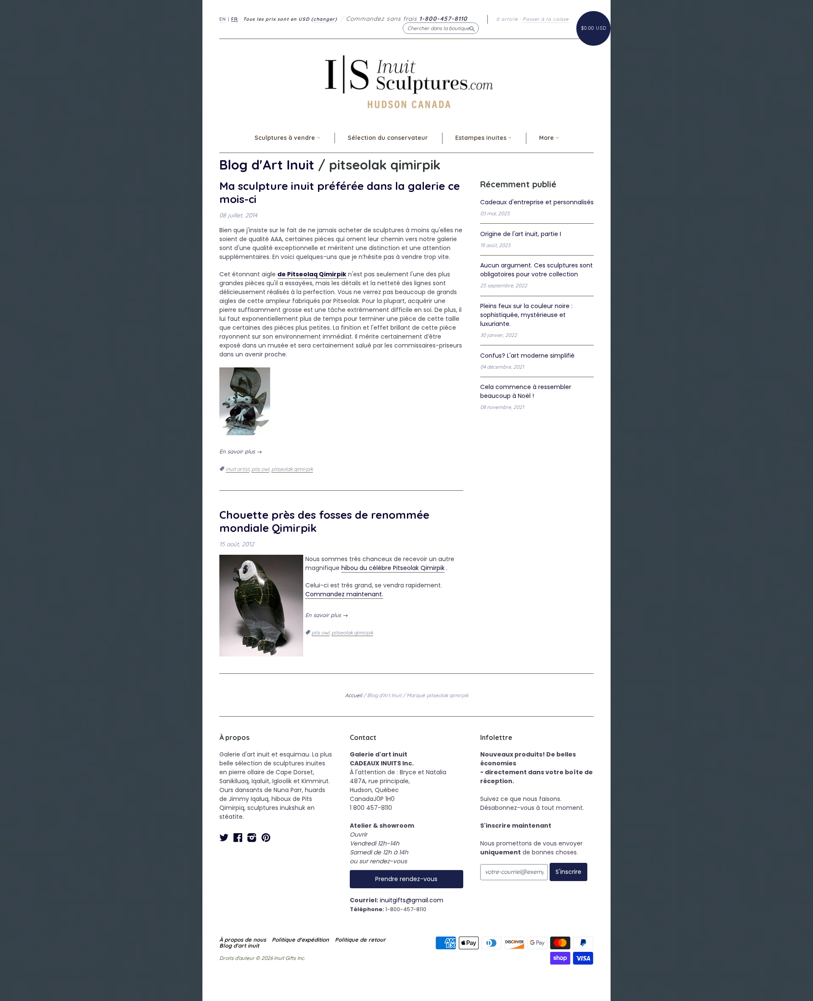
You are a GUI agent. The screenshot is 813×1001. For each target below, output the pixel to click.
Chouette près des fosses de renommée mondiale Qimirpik (324, 521)
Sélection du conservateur (388, 138)
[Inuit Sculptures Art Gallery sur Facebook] (238, 837)
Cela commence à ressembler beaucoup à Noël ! (525, 391)
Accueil (353, 695)
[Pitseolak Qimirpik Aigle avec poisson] (244, 371)
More (547, 138)
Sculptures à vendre (285, 138)
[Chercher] (472, 28)
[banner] (406, 81)
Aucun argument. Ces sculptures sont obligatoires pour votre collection (536, 269)
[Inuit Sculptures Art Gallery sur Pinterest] (266, 837)
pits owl (260, 469)
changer (324, 19)
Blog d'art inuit (239, 945)
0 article (507, 19)
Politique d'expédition (300, 940)
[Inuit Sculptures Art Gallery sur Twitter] (224, 837)
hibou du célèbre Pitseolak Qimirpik (393, 568)
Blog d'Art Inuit (266, 164)
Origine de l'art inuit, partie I (520, 234)
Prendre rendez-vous (406, 879)
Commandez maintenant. (344, 594)
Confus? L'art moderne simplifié (527, 355)
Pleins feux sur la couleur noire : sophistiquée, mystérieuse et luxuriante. (526, 315)
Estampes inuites (481, 138)
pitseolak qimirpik (292, 469)
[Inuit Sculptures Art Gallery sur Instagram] (252, 837)
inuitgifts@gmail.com (411, 900)
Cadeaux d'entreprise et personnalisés (537, 202)
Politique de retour (360, 940)
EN (222, 19)
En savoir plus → (240, 451)
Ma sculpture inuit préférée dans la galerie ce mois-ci (339, 192)
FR (234, 19)
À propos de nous (242, 940)
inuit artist (237, 469)
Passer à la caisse (546, 19)
